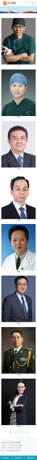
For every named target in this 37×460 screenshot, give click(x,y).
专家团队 (19, 458)
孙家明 (18, 220)
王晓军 (18, 117)
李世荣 (18, 374)
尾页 (26, 432)
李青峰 (18, 271)
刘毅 (18, 168)
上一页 (16, 432)
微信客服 (31, 458)
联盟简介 (6, 458)
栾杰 (18, 65)
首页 (10, 432)
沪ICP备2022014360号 (14, 448)
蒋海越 (18, 323)
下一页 (21, 432)
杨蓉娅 (18, 426)
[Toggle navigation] (33, 3)
